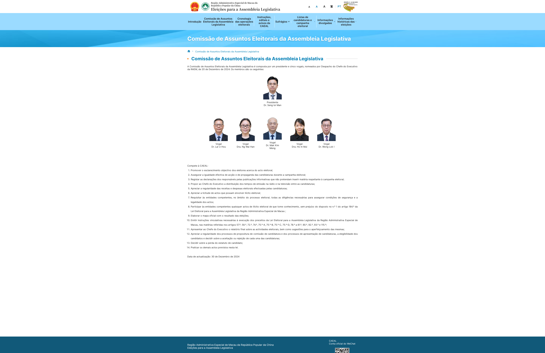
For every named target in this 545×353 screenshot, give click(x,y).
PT (339, 6)
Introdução (194, 21)
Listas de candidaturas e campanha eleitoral (303, 22)
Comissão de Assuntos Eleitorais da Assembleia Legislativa (218, 21)
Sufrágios (281, 21)
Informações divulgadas (325, 22)
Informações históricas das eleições (346, 21)
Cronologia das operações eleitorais (244, 21)
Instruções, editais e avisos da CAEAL (264, 22)
